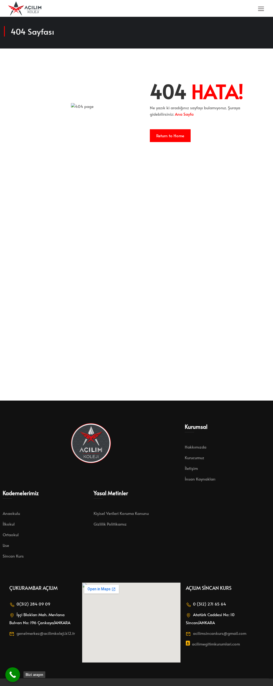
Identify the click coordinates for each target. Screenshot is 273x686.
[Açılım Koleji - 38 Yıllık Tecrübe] (24, 8)
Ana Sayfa (184, 114)
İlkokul (9, 524)
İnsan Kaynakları (200, 479)
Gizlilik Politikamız (110, 524)
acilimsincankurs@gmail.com (219, 633)
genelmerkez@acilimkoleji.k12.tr (46, 633)
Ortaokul (11, 534)
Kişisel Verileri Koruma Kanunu (121, 513)
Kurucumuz (194, 457)
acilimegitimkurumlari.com (216, 644)
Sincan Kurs (13, 556)
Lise (6, 545)
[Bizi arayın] (12, 674)
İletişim (191, 468)
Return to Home (170, 135)
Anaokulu (11, 513)
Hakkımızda (195, 447)
